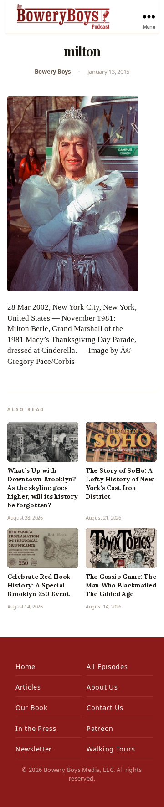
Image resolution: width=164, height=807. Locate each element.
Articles (28, 687)
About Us (102, 687)
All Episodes (107, 666)
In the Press (35, 728)
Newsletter (33, 749)
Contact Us (105, 707)
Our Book (31, 707)
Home (25, 666)
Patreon (100, 728)
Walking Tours (111, 749)
